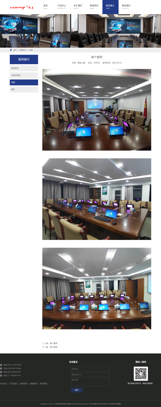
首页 (45, 7)
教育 (13, 89)
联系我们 (126, 7)
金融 (31, 50)
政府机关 (15, 68)
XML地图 (110, 404)
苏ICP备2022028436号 (98, 404)
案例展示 (110, 7)
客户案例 (53, 343)
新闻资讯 (94, 7)
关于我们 (78, 7)
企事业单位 (16, 75)
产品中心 (62, 7)
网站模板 (117, 404)
